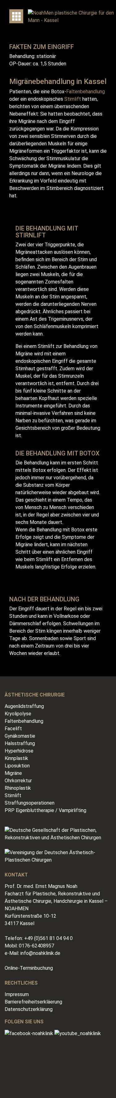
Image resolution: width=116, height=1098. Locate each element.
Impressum (17, 994)
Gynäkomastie (20, 736)
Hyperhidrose (19, 751)
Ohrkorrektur (18, 781)
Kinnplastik (16, 758)
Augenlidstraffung (24, 706)
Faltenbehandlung (85, 91)
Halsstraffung (20, 743)
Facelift (13, 728)
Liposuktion (17, 766)
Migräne (13, 773)
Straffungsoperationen (29, 803)
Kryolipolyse (18, 714)
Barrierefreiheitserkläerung (33, 1002)
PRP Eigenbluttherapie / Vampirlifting (45, 810)
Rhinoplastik (18, 788)
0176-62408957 (36, 946)
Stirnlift (72, 99)
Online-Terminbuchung (29, 968)
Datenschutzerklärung (29, 1009)
